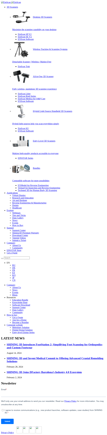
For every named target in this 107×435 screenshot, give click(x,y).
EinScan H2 (23, 128)
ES (13, 273)
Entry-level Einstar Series (23, 332)
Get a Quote (12, 253)
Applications (12, 193)
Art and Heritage (19, 200)
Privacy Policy (7, 432)
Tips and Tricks (19, 215)
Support (10, 228)
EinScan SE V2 (25, 37)
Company (11, 243)
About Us (16, 245)
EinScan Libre (24, 93)
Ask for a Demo (19, 320)
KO (14, 275)
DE (13, 268)
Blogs (14, 295)
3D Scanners (12, 7)
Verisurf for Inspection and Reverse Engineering (39, 188)
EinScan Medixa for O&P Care (31, 99)
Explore (10, 210)
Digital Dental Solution (22, 330)
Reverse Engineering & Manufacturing (29, 203)
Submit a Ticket (19, 240)
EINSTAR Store (14, 250)
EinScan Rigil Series (27, 96)
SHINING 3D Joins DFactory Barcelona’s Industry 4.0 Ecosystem (44, 372)
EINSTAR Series (25, 158)
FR (13, 270)
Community (17, 248)
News (14, 220)
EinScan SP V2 (24, 34)
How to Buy (17, 225)
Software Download (21, 305)
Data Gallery (18, 218)
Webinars (16, 213)
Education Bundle (20, 300)
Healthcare (17, 208)
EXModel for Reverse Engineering (33, 185)
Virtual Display (19, 195)
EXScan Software (26, 39)
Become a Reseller (20, 322)
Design (15, 205)
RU (13, 265)
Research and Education (23, 198)
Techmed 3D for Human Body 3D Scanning (37, 190)
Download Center (20, 235)
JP (13, 278)
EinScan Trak (24, 66)
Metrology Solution (20, 327)
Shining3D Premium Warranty (25, 233)
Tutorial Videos (19, 238)
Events (15, 223)
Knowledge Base (19, 302)
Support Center (19, 230)
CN (13, 280)
